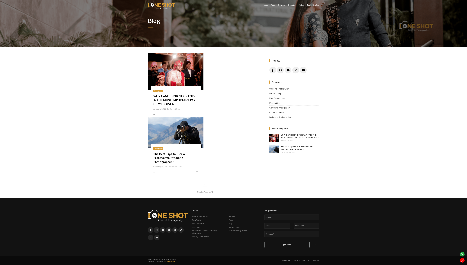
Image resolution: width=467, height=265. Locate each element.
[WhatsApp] (295, 70)
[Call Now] (181, 230)
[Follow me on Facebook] (272, 70)
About (273, 5)
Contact (316, 5)
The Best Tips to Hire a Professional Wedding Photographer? (297, 148)
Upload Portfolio (234, 227)
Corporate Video (276, 113)
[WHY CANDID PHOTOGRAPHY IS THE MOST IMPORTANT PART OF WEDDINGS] (176, 71)
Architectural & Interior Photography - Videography (205, 232)
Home (265, 5)
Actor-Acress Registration (238, 231)
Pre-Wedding (275, 94)
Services (281, 5)
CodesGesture (170, 261)
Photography (158, 91)
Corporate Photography (279, 108)
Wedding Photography (279, 89)
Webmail (316, 260)
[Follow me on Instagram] (280, 70)
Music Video (274, 103)
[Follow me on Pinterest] (175, 230)
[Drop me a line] (303, 70)
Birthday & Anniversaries (280, 117)
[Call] (462, 260)
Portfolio (291, 5)
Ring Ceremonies (277, 98)
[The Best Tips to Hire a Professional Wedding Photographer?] (176, 132)
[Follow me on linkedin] (169, 230)
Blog (308, 5)
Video (301, 5)
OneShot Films (175, 109)
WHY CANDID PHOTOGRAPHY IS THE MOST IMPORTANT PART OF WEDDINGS (300, 136)
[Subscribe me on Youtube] (288, 70)
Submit (288, 245)
